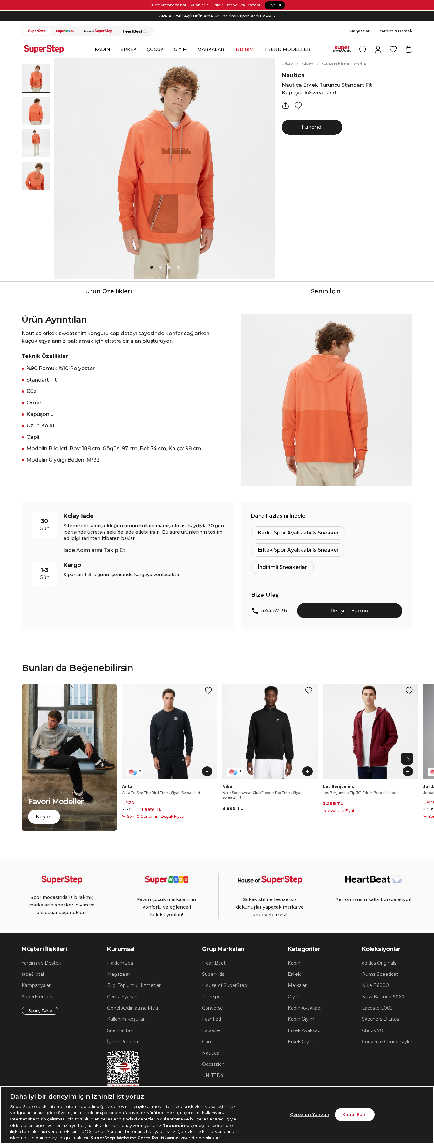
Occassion (213, 1064)
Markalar (297, 985)
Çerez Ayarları (122, 997)
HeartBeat (214, 963)
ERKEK (128, 49)
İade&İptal (33, 974)
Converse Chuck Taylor (387, 1041)
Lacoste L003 (377, 1008)
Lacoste (211, 1030)
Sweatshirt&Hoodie (344, 64)
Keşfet (44, 817)
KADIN (102, 49)
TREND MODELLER (287, 49)
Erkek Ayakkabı (305, 1030)
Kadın (294, 963)
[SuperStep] (37, 31)
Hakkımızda (120, 963)
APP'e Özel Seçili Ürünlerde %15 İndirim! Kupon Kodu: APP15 (217, 13)
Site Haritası (120, 1030)
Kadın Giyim (301, 1019)
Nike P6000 (375, 985)
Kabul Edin (354, 1114)
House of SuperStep (224, 985)
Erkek (287, 64)
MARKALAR (210, 49)
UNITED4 (212, 1075)
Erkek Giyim (301, 1041)
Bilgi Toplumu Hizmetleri (134, 985)
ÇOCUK (155, 49)
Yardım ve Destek (41, 963)
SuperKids (213, 974)
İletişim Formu (349, 611)
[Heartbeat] (135, 31)
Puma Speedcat (380, 974)
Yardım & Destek (396, 31)
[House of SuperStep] (98, 31)
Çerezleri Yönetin (309, 1114)
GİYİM (180, 49)
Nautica (293, 75)
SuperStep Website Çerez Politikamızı (136, 1137)
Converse (212, 1008)
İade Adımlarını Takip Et (94, 550)
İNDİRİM (244, 49)
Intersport (213, 997)
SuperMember (38, 997)
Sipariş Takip (40, 1010)
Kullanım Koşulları (126, 1019)
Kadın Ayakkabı (304, 1008)
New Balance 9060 (383, 997)
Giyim (307, 64)
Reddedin (173, 1124)
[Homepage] (47, 49)
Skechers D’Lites (380, 1019)
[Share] (285, 105)
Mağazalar (359, 31)
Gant (207, 1041)
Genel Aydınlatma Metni (134, 1008)
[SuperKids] (65, 31)
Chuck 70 (372, 1030)
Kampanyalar (36, 985)
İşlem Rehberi (122, 1041)
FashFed (211, 1019)
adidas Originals (379, 963)
